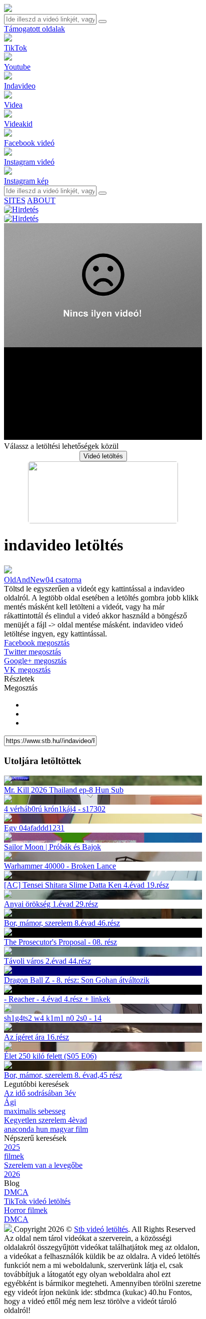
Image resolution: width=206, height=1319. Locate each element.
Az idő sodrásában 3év (40, 1093)
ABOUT (41, 200)
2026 (12, 1174)
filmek (14, 1156)
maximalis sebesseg (35, 1111)
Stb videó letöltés (101, 1229)
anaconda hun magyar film (46, 1129)
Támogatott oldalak (34, 29)
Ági (10, 1102)
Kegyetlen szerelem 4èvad (45, 1120)
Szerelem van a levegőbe (43, 1165)
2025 (12, 1147)
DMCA (16, 1192)
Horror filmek (26, 1210)
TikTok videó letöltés (37, 1201)
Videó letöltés (103, 456)
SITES (15, 200)
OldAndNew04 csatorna (43, 579)
